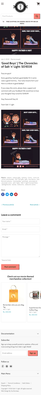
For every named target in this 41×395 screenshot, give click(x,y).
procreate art (33, 181)
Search (3, 383)
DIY (16, 179)
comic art (36, 177)
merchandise (17, 181)
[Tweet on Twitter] (7, 194)
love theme (32, 179)
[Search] (37, 16)
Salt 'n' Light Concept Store (29, 183)
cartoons (24, 177)
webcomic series (30, 184)
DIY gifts (21, 179)
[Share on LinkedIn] (11, 194)
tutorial (14, 184)
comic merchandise (8, 179)
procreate (25, 181)
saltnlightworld (6, 184)
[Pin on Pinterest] (16, 194)
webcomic (20, 184)
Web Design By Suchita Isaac (10, 391)
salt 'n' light (16, 183)
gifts (26, 179)
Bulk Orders (26, 383)
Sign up (33, 353)
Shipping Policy (6, 385)
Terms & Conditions (14, 383)
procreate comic (7, 183)
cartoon (9, 177)
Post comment (10, 267)
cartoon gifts (16, 177)
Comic (30, 177)
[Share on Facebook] (3, 194)
